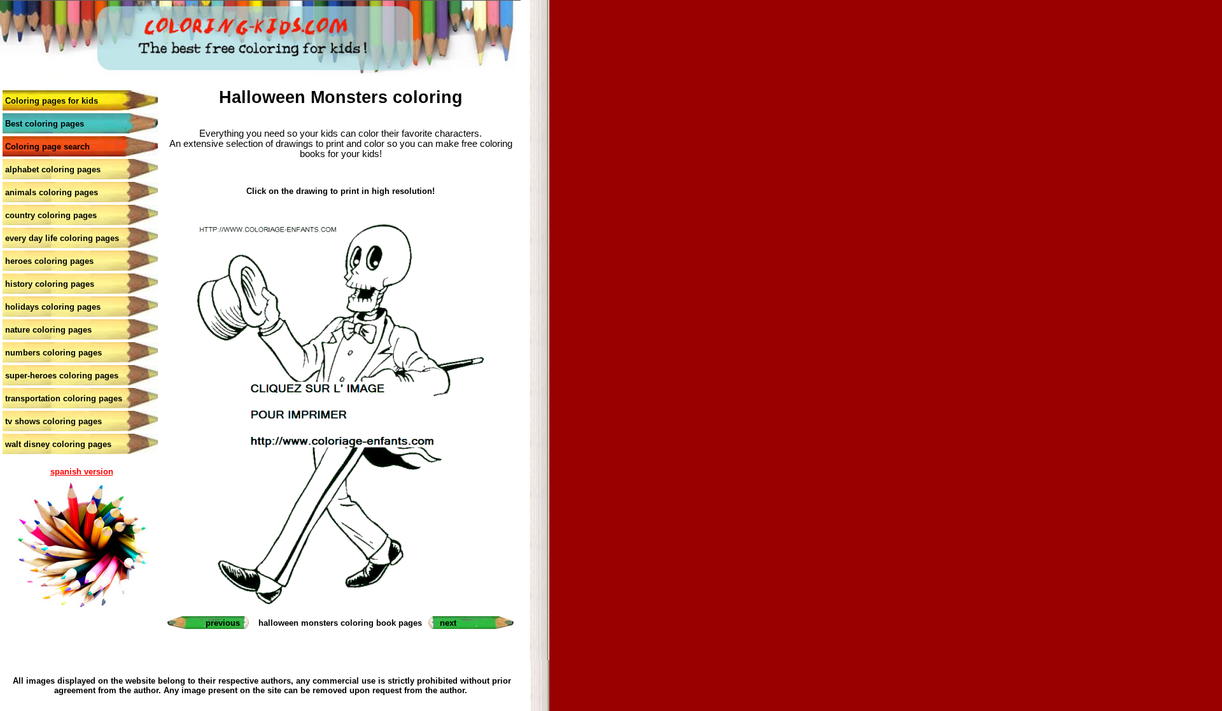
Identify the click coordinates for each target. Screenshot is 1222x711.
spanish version (81, 471)
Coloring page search (47, 146)
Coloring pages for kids (51, 101)
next (448, 623)
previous (223, 623)
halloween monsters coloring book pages (340, 623)
